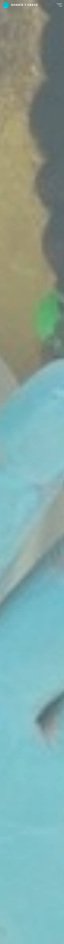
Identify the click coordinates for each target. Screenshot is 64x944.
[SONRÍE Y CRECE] (5, 5)
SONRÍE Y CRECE (24, 5)
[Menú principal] (59, 4)
